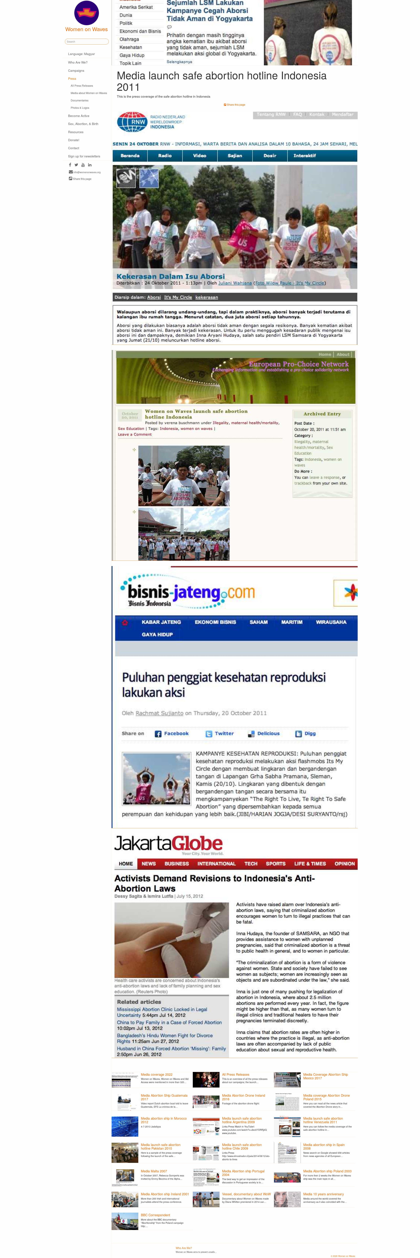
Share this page (81, 179)
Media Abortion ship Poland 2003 (327, 1171)
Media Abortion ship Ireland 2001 (165, 1194)
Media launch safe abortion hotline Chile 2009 (242, 1146)
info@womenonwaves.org (87, 172)
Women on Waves (86, 29)
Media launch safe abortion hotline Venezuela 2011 (323, 1120)
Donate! (73, 140)
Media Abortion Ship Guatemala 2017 (164, 1097)
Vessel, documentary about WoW (246, 1194)
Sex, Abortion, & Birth (83, 123)
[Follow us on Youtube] (83, 165)
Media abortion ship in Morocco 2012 (164, 1120)
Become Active (78, 115)
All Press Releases (82, 85)
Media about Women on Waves (89, 93)
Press (72, 78)
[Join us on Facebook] (70, 165)
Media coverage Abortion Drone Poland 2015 (326, 1097)
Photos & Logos (80, 108)
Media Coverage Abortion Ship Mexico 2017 (325, 1076)
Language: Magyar (81, 53)
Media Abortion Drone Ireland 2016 (243, 1097)
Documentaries (79, 100)
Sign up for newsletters (84, 156)
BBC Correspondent (155, 1214)
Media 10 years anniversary (323, 1194)
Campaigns (76, 70)
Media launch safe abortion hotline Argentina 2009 (242, 1120)
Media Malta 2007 (154, 1171)
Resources (76, 132)
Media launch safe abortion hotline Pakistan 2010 (160, 1146)
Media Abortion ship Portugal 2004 (243, 1173)
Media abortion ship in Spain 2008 (324, 1146)
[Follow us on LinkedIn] (90, 165)
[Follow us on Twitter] (76, 165)
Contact (73, 148)
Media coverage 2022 (156, 1074)
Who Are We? (78, 62)
